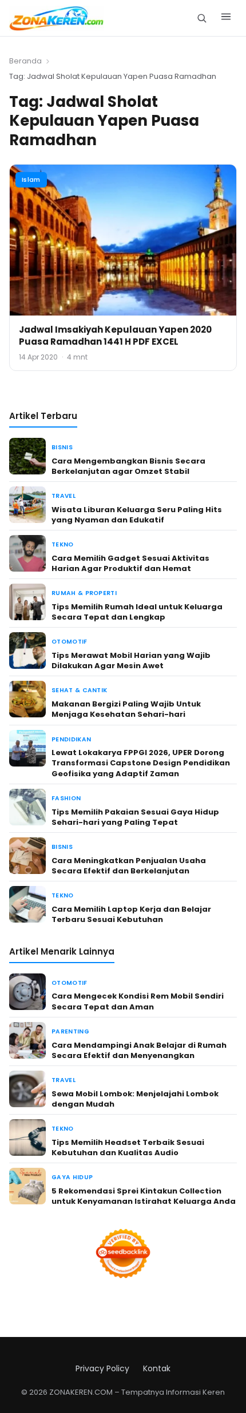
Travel (63, 496)
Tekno (62, 544)
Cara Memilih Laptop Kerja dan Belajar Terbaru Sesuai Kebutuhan (131, 914)
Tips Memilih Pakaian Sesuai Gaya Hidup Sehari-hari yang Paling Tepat (135, 817)
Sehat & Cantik (79, 690)
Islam (31, 179)
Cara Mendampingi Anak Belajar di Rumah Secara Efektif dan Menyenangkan (139, 1050)
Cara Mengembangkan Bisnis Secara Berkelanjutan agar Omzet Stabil (128, 466)
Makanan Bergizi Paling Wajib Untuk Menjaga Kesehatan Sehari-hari (126, 709)
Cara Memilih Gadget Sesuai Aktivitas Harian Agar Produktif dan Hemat (130, 563)
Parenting (70, 1031)
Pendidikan (71, 739)
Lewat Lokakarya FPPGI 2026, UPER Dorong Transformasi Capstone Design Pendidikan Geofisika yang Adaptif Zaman (140, 763)
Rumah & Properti (84, 593)
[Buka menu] (226, 18)
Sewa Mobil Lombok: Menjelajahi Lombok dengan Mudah (135, 1098)
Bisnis (62, 447)
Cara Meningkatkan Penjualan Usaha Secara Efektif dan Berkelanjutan (128, 865)
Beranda (25, 60)
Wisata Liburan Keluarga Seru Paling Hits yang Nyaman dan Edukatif (136, 514)
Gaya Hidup (72, 1177)
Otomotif (69, 641)
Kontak (156, 1368)
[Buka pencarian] (202, 18)
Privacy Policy (102, 1368)
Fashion (66, 798)
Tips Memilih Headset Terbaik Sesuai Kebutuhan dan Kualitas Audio (127, 1147)
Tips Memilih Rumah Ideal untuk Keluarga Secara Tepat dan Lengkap (137, 611)
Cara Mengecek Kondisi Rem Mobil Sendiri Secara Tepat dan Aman (137, 1001)
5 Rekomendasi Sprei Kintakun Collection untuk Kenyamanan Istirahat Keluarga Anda (143, 1196)
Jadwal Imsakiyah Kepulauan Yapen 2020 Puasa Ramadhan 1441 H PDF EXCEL (115, 336)
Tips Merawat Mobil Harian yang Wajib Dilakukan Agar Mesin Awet (131, 660)
